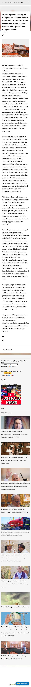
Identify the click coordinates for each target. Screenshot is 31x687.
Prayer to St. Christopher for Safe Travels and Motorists (15, 607)
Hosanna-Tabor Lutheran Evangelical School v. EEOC (15, 276)
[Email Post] (3, 337)
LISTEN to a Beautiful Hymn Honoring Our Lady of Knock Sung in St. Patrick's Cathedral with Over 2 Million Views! (14, 460)
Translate (14, 366)
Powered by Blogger (16, 684)
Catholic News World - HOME (14, 3)
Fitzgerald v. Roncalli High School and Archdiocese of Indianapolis (15, 95)
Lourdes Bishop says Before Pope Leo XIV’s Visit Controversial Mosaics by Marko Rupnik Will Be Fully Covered (14, 584)
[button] (3, 35)
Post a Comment (7, 350)
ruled (12, 84)
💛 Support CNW (22, 683)
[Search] (29, 3)
